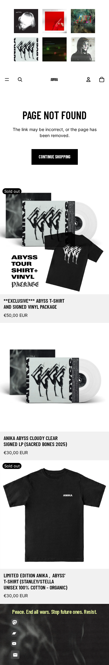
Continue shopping (55, 156)
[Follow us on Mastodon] (14, 622)
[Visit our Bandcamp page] (14, 633)
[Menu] (7, 79)
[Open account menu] (88, 79)
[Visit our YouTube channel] (14, 643)
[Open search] (20, 79)
